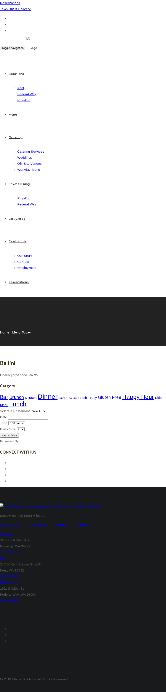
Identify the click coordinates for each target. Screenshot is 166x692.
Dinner (47, 396)
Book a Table (10, 525)
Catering (15, 137)
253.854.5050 (10, 576)
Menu (13, 115)
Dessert (31, 397)
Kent (20, 88)
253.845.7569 (10, 552)
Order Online (37, 525)
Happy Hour (138, 397)
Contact (23, 261)
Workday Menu (28, 169)
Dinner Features (68, 398)
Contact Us (17, 241)
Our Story (24, 255)
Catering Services (30, 151)
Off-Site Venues (29, 163)
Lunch (17, 404)
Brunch (16, 397)
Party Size (8, 429)
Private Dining (19, 184)
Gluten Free (109, 397)
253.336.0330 (10, 600)
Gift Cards (17, 219)
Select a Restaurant (15, 411)
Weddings (24, 157)
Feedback (81, 525)
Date (3, 417)
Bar (4, 397)
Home (4, 332)
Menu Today (21, 332)
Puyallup (23, 100)
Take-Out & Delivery (15, 9)
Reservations (10, 3)
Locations (16, 74)
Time (4, 423)
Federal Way (26, 94)
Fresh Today (87, 397)
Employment (27, 267)
